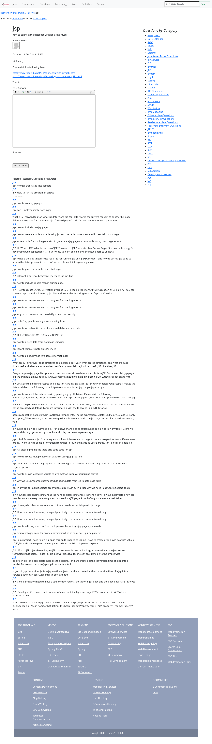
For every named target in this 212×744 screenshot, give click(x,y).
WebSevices (154, 108)
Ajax (150, 98)
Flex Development (117, 660)
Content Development (45, 686)
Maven (151, 87)
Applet (151, 136)
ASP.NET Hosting (102, 692)
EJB (149, 63)
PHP (150, 184)
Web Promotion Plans (180, 662)
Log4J (150, 77)
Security (152, 52)
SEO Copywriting (42, 709)
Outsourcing (115, 643)
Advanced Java (25, 660)
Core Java (83, 637)
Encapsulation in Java (59, 643)
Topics (43, 18)
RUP (150, 150)
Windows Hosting (102, 709)
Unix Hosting (100, 698)
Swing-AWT (154, 35)
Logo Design (144, 655)
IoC (149, 181)
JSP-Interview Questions (161, 115)
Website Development (150, 631)
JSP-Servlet (29, 12)
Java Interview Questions (161, 118)
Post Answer (19, 88)
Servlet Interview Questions (163, 122)
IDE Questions (155, 91)
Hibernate (153, 84)
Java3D (151, 73)
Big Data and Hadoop (89, 631)
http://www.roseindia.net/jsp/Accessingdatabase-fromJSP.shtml (47, 76)
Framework (154, 101)
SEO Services (175, 641)
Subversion (154, 171)
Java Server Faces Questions (163, 56)
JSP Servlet (153, 59)
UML (150, 153)
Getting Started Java (59, 631)
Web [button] (75, 4)
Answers (11, 12)
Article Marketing (42, 724)
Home (3, 12)
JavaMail (152, 66)
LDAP (150, 146)
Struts (151, 105)
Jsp (14, 206)
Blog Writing (39, 698)
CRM (155, 692)
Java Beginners (156, 132)
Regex (151, 45)
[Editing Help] (90, 92)
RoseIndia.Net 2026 (112, 733)
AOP (150, 177)
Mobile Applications (158, 94)
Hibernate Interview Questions (164, 125)
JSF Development (117, 637)
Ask (14, 18)
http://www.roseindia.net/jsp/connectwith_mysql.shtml (44, 73)
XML (150, 49)
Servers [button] (101, 4)
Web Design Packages (150, 660)
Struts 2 (82, 666)
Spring (151, 80)
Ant (149, 164)
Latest (19, 18)
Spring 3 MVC (55, 649)
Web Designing (146, 637)
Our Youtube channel (59, 666)
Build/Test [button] (87, 4)
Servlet (21, 672)
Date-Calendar (155, 39)
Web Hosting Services (104, 686)
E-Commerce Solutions (165, 686)
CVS (150, 167)
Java (20, 631)
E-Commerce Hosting (104, 704)
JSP (14, 189)
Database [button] (45, 4)
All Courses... (85, 672)
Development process (159, 174)
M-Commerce (115, 655)
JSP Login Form (56, 660)
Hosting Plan (100, 715)
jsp (14, 182)
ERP (110, 649)
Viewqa (20, 12)
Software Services (117, 631)
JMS (150, 70)
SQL (150, 157)
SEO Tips (172, 656)
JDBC (150, 42)
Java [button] (15, 4)
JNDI (150, 139)
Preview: (17, 152)
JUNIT (151, 129)
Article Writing (40, 692)
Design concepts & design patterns (167, 160)
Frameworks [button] (29, 4)
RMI (150, 143)
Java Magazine (155, 111)
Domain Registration (149, 666)
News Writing (40, 704)
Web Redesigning (147, 643)
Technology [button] (61, 4)
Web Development (148, 649)
